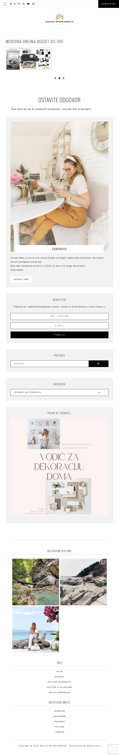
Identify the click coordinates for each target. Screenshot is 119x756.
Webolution (94, 746)
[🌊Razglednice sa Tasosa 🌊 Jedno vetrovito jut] (83, 582)
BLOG (59, 671)
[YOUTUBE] (28, 4)
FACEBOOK (59, 711)
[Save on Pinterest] (63, 78)
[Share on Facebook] (55, 78)
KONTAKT (59, 677)
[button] (59, 4)
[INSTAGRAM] (24, 4)
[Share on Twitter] (59, 78)
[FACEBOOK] (15, 4)
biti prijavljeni (82, 109)
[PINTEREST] (19, 4)
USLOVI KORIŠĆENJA (59, 692)
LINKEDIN (59, 732)
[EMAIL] (33, 4)
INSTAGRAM (60, 716)
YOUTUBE (59, 727)
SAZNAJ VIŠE (21, 279)
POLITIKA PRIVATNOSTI (59, 682)
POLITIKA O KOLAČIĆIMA (59, 687)
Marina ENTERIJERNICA (59, 19)
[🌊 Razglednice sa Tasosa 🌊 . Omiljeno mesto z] (35, 629)
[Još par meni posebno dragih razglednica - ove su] (35, 582)
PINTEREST (59, 721)
